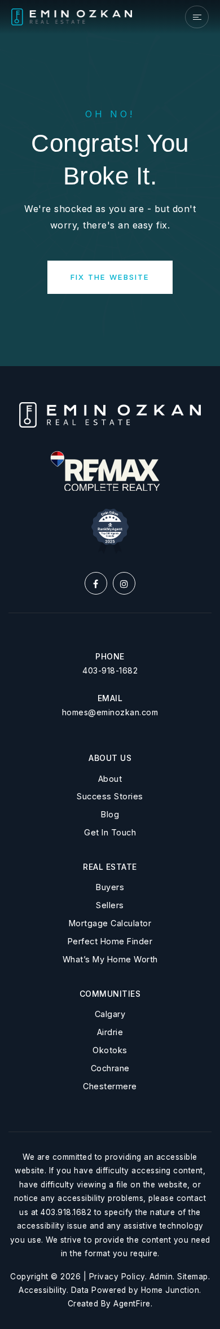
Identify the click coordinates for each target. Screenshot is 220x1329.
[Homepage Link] (72, 16)
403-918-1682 (110, 670)
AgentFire (132, 1303)
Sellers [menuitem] (110, 905)
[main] (110, 183)
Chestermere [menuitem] (110, 1086)
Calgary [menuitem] (110, 1014)
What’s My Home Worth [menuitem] (110, 959)
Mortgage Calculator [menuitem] (110, 923)
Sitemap (192, 1276)
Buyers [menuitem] (110, 887)
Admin (161, 1276)
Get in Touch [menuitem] (110, 832)
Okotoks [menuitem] (110, 1050)
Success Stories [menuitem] (110, 796)
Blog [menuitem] (110, 814)
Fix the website (110, 276)
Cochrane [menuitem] (110, 1068)
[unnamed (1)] (110, 530)
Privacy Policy (117, 1276)
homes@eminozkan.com (110, 712)
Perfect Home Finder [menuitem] (110, 941)
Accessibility (43, 1290)
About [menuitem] (110, 779)
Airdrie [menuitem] (110, 1032)
